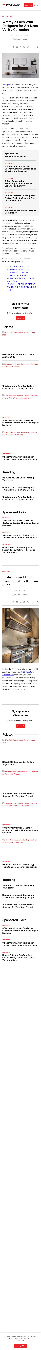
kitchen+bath (16, 259)
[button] (3, 5)
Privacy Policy (21, 1340)
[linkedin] (17, 47)
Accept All (20, 1346)
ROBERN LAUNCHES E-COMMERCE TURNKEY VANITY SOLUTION (21, 278)
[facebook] (13, 47)
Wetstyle (6, 84)
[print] (38, 47)
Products (6, 572)
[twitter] (20, 47)
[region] (20, 1341)
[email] (28, 47)
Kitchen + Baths (8, 16)
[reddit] (24, 47)
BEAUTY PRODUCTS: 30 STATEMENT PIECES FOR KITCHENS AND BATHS (18, 270)
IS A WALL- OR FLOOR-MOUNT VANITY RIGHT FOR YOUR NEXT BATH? (21, 287)
